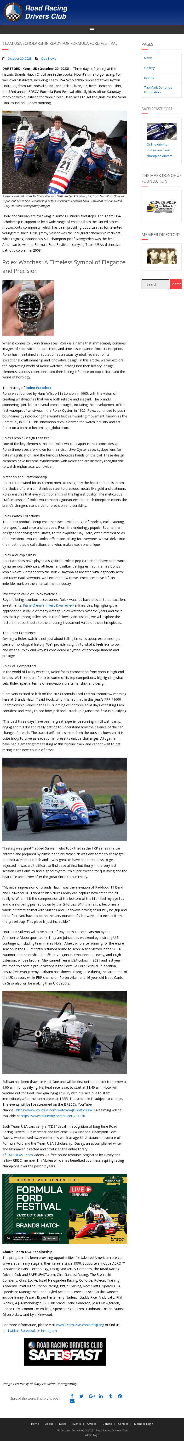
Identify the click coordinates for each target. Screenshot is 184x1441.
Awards (91, 1423)
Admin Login (92, 1435)
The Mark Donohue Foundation (158, 89)
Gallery (149, 68)
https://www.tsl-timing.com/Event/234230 (53, 1116)
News (148, 58)
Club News (48, 58)
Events (149, 77)
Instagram (49, 1330)
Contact (123, 1423)
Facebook (28, 1330)
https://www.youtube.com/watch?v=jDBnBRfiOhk (54, 1110)
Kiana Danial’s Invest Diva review (48, 605)
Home (35, 1423)
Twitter (12, 1330)
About (49, 1423)
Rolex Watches (38, 387)
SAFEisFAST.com (20, 1155)
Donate (107, 1423)
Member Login (143, 1423)
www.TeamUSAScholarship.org (80, 1325)
